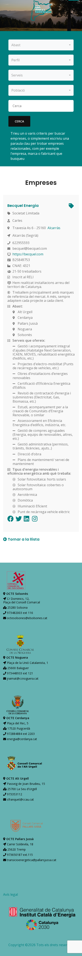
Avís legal (10, 894)
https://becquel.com (27, 254)
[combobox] (41, 44)
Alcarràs (54, 228)
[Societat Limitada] (71, 206)
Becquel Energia (23, 205)
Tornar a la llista (23, 539)
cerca (19, 121)
